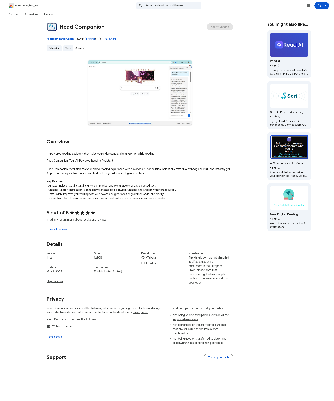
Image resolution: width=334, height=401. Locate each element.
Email (149, 263)
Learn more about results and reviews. (83, 220)
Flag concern (55, 281)
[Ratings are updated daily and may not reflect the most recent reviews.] (99, 38)
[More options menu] (301, 5)
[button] (308, 5)
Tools (68, 48)
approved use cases (185, 319)
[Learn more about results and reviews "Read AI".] (279, 65)
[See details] (56, 337)
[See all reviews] (58, 229)
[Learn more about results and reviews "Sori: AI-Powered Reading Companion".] (279, 116)
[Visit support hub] (218, 357)
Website (151, 257)
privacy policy (141, 312)
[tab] (14, 14)
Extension (54, 48)
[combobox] (173, 5)
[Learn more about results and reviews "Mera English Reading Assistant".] (279, 219)
